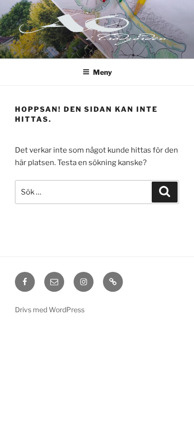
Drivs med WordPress (50, 309)
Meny (102, 72)
